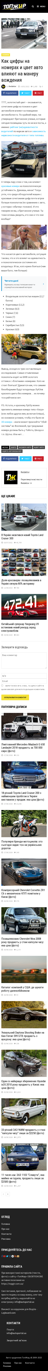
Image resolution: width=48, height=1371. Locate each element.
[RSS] (15, 1256)
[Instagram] (10, 1256)
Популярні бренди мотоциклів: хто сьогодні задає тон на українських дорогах (22, 845)
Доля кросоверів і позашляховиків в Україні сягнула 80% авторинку (21, 582)
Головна (5, 1223)
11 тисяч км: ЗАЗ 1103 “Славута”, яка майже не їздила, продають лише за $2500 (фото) (22, 1178)
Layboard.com (8, 1312)
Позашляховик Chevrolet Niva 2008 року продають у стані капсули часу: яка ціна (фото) (22, 942)
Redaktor (12, 86)
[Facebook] (2, 1256)
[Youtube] (4, 1256)
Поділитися (11, 93)
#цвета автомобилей (11, 451)
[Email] (18, 1256)
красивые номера (10, 186)
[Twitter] (7, 1256)
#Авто (13, 447)
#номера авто (25, 447)
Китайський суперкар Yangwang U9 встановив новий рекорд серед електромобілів (20, 627)
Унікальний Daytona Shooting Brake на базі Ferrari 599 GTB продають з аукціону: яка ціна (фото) (22, 1036)
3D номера (6, 421)
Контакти (6, 1233)
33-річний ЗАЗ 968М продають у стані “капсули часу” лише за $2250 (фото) (23, 1131)
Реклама (5, 1238)
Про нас (5, 1228)
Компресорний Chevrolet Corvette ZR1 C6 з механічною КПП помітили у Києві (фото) (23, 893)
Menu (42, 6)
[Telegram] (12, 1256)
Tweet (27, 93)
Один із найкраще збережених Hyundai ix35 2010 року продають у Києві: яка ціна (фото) (23, 1085)
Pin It (39, 93)
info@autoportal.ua (24, 1301)
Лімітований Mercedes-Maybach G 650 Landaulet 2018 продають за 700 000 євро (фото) (23, 748)
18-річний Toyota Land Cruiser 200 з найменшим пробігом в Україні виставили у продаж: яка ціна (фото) (22, 796)
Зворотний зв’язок (17, 1340)
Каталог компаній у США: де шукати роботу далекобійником (22, 989)
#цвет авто (39, 447)
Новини (5, 55)
